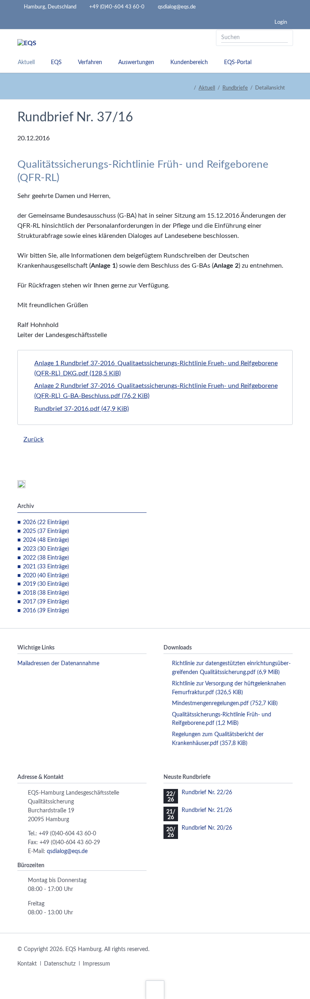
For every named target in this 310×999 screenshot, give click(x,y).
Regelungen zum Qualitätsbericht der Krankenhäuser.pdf (218, 739)
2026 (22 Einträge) (46, 522)
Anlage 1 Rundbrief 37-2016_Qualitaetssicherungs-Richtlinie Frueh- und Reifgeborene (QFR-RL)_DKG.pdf (156, 368)
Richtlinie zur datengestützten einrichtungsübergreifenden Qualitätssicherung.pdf (231, 668)
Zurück (33, 439)
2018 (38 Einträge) (46, 593)
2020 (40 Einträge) (46, 576)
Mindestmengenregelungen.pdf (225, 703)
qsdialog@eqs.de (67, 851)
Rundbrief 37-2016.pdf (81, 409)
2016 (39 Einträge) (46, 611)
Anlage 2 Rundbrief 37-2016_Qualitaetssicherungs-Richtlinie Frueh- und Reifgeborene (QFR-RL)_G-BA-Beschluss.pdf (156, 391)
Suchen (284, 38)
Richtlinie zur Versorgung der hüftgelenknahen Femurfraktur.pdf (229, 688)
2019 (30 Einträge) (46, 584)
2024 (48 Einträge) (46, 540)
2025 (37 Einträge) (46, 531)
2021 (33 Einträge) (46, 567)
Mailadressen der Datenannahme (58, 663)
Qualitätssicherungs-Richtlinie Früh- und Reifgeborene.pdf (221, 719)
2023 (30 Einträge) (46, 549)
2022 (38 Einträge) (46, 558)
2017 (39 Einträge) (46, 602)
